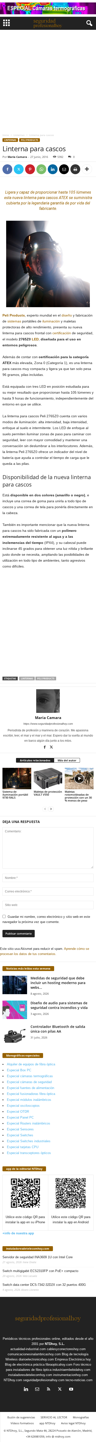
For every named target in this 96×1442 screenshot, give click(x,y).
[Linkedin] (53, 169)
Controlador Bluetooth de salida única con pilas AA (58, 1029)
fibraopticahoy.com (59, 1364)
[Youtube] (70, 1390)
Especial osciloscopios (23, 1105)
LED (35, 339)
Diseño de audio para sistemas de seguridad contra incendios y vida (59, 1005)
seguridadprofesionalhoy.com (43, 1380)
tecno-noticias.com (79, 1380)
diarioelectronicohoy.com (36, 1359)
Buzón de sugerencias (21, 1417)
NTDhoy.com (13, 1380)
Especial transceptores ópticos (29, 1153)
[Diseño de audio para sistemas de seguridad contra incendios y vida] (14, 1010)
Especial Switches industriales (28, 1141)
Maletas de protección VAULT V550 (48, 793)
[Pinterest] (30, 169)
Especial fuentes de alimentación (30, 1088)
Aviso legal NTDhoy (73, 1423)
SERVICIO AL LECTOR (54, 1417)
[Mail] (37, 1390)
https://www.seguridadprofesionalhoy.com (48, 723)
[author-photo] (48, 701)
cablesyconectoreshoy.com (66, 1349)
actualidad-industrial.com (28, 1349)
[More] (87, 169)
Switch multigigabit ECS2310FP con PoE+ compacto (40, 1271)
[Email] (64, 169)
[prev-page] (45, 808)
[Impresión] (75, 169)
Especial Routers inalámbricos (28, 1123)
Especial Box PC (19, 1070)
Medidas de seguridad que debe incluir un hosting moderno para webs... (58, 983)
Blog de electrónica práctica (25, 1364)
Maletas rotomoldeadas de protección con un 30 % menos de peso (78, 796)
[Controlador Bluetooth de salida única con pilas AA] (14, 1033)
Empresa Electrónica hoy (73, 1359)
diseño (67, 315)
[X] (19, 169)
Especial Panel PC (20, 1117)
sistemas (14, 321)
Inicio (5, 135)
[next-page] (50, 808)
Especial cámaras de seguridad (29, 1082)
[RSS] (48, 1390)
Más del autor (67, 760)
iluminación (51, 321)
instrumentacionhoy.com (70, 1375)
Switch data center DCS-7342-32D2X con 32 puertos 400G (44, 1285)
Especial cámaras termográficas (30, 1076)
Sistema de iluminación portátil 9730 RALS (15, 794)
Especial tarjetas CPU (22, 1147)
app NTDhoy (47, 1423)
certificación (61, 333)
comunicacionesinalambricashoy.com (34, 1354)
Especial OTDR (18, 1111)
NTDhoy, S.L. (55, 1344)
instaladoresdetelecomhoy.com (27, 1248)
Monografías (81, 1417)
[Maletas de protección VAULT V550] (48, 778)
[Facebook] (7, 169)
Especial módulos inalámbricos (29, 1100)
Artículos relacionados (35, 760)
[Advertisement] (48, 80)
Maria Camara (17, 157)
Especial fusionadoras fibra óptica (31, 1094)
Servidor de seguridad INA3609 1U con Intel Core (37, 1257)
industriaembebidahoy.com (71, 1370)
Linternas (19, 135)
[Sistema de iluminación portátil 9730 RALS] (16, 778)
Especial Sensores (20, 1129)
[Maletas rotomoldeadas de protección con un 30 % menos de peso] (79, 778)
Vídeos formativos (22, 1423)
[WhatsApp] (41, 169)
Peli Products (29, 140)
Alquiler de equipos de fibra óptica (31, 1064)
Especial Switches (20, 1135)
